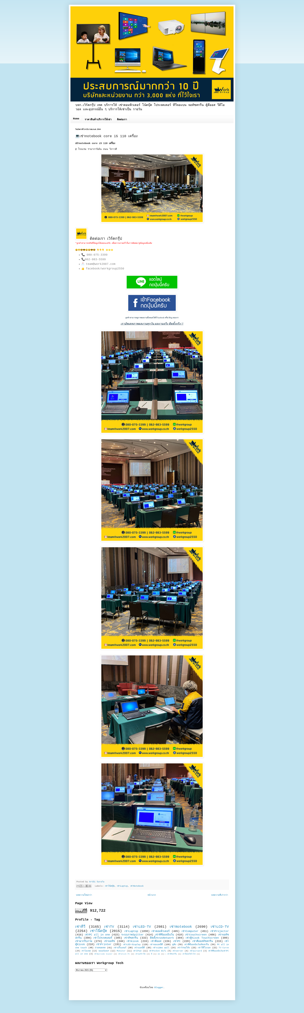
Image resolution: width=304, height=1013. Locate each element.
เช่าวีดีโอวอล (204, 947)
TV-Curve (224, 948)
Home (76, 118)
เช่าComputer (190, 931)
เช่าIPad (137, 951)
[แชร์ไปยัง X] (84, 886)
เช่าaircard (196, 951)
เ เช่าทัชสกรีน (171, 954)
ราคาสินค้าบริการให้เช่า (98, 119)
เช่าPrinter (103, 944)
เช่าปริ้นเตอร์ (120, 947)
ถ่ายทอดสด (100, 947)
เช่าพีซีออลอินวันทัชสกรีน (196, 944)
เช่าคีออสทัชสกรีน (202, 941)
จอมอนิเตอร (103, 951)
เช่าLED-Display (132, 944)
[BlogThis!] (80, 886)
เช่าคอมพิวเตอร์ (161, 931)
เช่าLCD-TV (220, 927)
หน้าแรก (152, 895)
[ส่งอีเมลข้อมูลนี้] (77, 886)
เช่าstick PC (124, 954)
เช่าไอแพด (86, 951)
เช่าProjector (219, 931)
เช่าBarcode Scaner (103, 954)
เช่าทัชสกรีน (131, 937)
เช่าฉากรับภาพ (83, 941)
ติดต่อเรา (122, 119)
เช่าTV (109, 927)
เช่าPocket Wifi (157, 951)
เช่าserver (178, 951)
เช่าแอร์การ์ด (140, 954)
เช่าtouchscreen (196, 934)
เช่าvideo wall (161, 947)
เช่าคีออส (156, 941)
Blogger (158, 987)
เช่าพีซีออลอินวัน (164, 934)
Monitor (121, 951)
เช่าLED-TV (142, 927)
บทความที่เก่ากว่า (219, 895)
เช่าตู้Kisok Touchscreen (202, 937)
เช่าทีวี (80, 927)
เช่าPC (176, 941)
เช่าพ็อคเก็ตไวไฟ (189, 954)
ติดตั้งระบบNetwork (162, 937)
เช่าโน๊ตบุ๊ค (109, 886)
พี (151, 954)
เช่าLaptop (122, 886)
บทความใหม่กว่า (84, 895)
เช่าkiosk (133, 941)
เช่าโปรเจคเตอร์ (102, 937)
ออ (159, 954)
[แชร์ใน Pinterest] (90, 886)
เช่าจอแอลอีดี (156, 944)
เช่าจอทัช (109, 941)
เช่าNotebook (137, 886)
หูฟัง (174, 944)
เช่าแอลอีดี (139, 947)
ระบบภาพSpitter (132, 934)
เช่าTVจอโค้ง (183, 947)
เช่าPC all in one (97, 934)
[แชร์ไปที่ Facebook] (87, 886)
